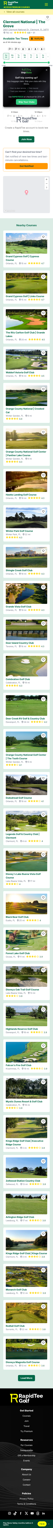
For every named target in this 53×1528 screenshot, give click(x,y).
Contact (26, 1484)
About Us (26, 1474)
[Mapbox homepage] (9, 210)
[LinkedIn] (43, 1513)
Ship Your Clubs (26, 102)
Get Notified (26, 166)
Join (26, 1421)
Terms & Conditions (26, 1504)
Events (26, 1460)
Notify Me (38, 38)
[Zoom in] (47, 179)
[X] (26, 1513)
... (48, 56)
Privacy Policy (26, 1498)
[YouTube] (32, 1513)
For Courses (26, 1445)
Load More (26, 1378)
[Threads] (38, 1513)
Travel (26, 1426)
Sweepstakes (26, 1450)
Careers (26, 1479)
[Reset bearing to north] (47, 188)
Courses (26, 1416)
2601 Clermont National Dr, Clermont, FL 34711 (26, 29)
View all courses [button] (15, 11)
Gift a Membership (26, 1455)
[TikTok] (15, 1513)
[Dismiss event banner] (49, 1524)
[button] (46, 4)
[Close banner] (46, 70)
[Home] (26, 1398)
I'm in (42, 1524)
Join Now (26, 139)
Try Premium (26, 1431)
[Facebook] (21, 1513)
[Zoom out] (47, 183)
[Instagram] (9, 1513)
